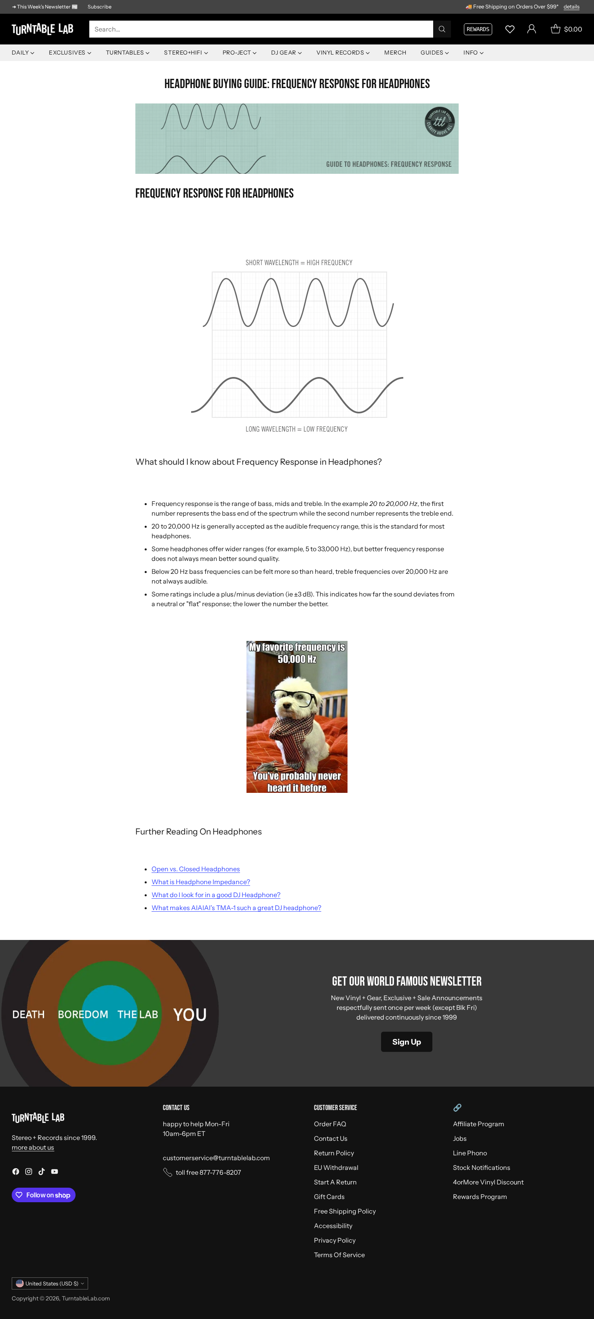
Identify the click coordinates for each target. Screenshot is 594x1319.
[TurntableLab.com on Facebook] (16, 1173)
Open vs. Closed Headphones (196, 869)
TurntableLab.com (86, 1298)
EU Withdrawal (336, 1167)
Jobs (460, 1138)
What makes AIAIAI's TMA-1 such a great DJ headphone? (236, 908)
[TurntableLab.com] (44, 29)
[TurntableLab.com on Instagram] (29, 1173)
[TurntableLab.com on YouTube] (54, 1173)
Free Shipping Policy (345, 1211)
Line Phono (470, 1153)
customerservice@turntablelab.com (216, 1158)
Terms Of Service (339, 1255)
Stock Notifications (481, 1167)
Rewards (478, 29)
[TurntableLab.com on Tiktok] (41, 1173)
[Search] (442, 29)
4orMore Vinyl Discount (488, 1182)
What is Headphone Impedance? (201, 882)
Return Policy (334, 1153)
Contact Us (331, 1138)
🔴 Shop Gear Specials (554, 6)
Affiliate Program (478, 1124)
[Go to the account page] (531, 29)
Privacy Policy (335, 1240)
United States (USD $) (51, 1283)
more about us (33, 1147)
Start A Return (335, 1182)
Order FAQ (330, 1124)
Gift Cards (329, 1197)
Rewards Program (480, 1197)
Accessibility (333, 1226)
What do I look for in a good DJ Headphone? (216, 895)
